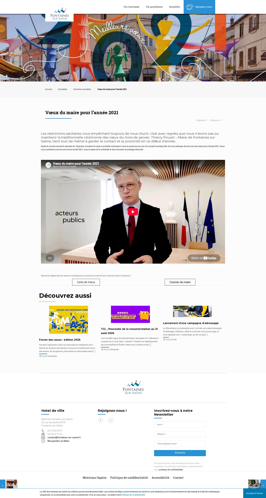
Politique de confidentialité (133, 495)
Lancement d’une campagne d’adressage (191, 323)
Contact (178, 477)
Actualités (62, 89)
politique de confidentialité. (171, 469)
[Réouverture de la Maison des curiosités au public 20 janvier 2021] (9, 486)
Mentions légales (95, 477)
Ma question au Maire (58, 441)
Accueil (48, 89)
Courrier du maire (180, 282)
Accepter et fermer (254, 493)
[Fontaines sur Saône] (60, 13)
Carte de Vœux (86, 282)
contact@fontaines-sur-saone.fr (64, 437)
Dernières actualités (82, 89)
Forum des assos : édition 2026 (60, 339)
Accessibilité (160, 477)
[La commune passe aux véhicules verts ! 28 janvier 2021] (257, 486)
